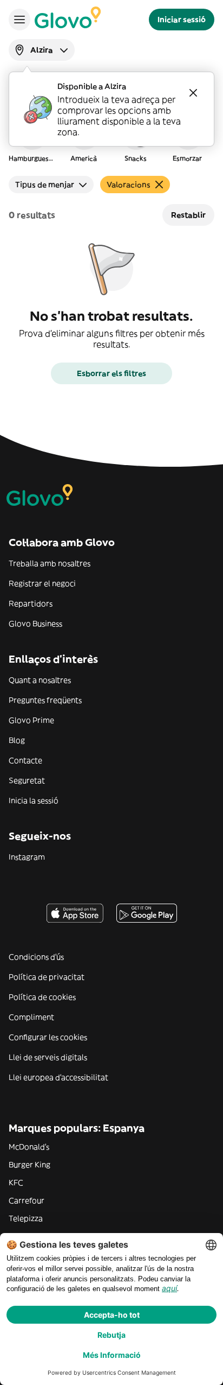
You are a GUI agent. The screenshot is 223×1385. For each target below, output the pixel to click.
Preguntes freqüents (45, 700)
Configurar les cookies (48, 1037)
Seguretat (27, 780)
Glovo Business (35, 623)
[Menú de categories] (19, 19)
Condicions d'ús (36, 957)
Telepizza (26, 1218)
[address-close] (193, 93)
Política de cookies (42, 997)
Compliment (31, 1017)
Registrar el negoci (42, 583)
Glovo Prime (31, 720)
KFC (16, 1182)
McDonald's (29, 1147)
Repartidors (31, 603)
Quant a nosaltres (40, 680)
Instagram (27, 857)
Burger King (29, 1165)
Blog (17, 740)
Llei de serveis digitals (48, 1057)
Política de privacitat (46, 977)
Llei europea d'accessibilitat (58, 1077)
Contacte (25, 760)
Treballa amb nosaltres (49, 563)
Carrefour (26, 1200)
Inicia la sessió (33, 800)
